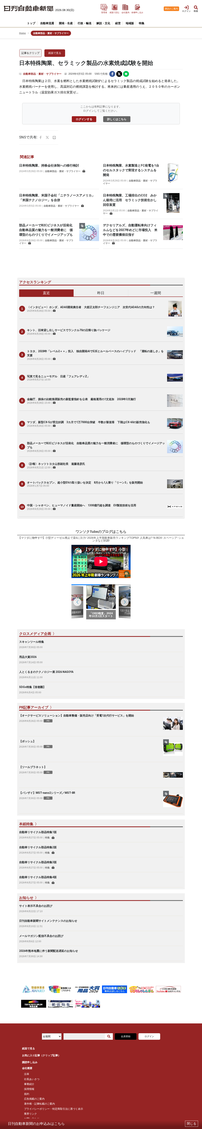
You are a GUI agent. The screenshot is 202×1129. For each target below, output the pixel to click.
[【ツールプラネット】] (173, 775)
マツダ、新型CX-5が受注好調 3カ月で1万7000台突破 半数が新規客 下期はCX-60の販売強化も (88, 422)
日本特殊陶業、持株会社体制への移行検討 (49, 165)
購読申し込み (29, 1062)
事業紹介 (29, 1084)
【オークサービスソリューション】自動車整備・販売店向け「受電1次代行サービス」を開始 (76, 715)
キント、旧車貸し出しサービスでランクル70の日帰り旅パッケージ (68, 330)
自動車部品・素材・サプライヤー (42, 73)
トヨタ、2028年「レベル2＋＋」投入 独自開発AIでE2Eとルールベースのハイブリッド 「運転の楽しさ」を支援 (95, 353)
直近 (46, 293)
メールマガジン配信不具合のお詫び (41, 935)
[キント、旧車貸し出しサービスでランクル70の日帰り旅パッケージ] (175, 332)
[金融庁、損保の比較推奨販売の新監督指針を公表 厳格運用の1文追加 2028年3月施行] (175, 401)
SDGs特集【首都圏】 (32, 687)
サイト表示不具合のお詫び (35, 905)
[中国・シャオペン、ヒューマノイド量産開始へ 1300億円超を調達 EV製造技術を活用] (175, 507)
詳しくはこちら (116, 119)
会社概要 (27, 1068)
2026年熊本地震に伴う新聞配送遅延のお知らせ (48, 950)
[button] (125, 602)
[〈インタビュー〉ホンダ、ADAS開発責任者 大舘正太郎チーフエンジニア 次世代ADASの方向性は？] (175, 309)
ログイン (149, 1036)
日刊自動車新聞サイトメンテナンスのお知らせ (48, 920)
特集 (47, 837)
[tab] (46, 293)
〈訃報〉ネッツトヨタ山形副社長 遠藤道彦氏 (56, 463)
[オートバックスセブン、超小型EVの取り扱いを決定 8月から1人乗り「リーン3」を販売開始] (175, 484)
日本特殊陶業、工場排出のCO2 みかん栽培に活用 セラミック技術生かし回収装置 (130, 200)
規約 (26, 1093)
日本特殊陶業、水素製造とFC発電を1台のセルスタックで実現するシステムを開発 (131, 170)
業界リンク (30, 1113)
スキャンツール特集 (31, 641)
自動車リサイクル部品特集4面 (38, 877)
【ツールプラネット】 (33, 767)
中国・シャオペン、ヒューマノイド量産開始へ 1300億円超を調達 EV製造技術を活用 (81, 505)
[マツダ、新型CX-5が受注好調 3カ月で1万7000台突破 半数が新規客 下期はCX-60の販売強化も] (175, 424)
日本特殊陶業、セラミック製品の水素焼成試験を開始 (86, 63)
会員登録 (125, 1036)
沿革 (26, 1074)
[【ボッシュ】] (173, 749)
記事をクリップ (30, 53)
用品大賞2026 (27, 656)
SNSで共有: (101, 73)
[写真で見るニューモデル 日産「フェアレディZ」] (175, 378)
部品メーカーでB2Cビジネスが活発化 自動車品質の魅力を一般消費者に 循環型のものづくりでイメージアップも (47, 230)
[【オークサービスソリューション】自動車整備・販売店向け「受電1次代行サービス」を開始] (173, 723)
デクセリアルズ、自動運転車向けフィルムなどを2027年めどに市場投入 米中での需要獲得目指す (130, 230)
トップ (31, 23)
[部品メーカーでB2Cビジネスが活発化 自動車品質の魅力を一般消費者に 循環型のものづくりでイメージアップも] (89, 234)
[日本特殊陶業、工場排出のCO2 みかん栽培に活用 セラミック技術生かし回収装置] (173, 204)
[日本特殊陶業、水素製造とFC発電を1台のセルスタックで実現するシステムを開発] (173, 174)
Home (22, 33)
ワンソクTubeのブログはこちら (101, 532)
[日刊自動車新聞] (28, 8)
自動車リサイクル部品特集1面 (38, 832)
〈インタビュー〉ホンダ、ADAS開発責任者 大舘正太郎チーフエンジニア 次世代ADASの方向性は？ (91, 307)
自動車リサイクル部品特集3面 (38, 862)
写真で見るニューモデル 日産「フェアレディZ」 (58, 376)
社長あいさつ (31, 1079)
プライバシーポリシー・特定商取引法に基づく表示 (53, 1108)
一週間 (155, 293)
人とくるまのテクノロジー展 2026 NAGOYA (46, 671)
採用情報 (29, 1089)
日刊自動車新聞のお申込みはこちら (36, 1124)
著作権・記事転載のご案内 (39, 1103)
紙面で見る (54, 53)
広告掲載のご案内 (34, 1098)
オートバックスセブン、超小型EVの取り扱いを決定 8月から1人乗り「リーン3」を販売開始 (85, 482)
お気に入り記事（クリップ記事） (41, 1055)
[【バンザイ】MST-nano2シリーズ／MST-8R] (173, 800)
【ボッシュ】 (27, 741)
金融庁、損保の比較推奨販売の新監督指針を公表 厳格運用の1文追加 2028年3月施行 (81, 399)
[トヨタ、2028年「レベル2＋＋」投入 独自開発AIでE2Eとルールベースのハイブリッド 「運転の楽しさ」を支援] (175, 355)
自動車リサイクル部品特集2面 (38, 847)
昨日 (100, 293)
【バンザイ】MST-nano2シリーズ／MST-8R (47, 792)
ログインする (84, 119)
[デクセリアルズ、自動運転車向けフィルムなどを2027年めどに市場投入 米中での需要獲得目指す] (173, 234)
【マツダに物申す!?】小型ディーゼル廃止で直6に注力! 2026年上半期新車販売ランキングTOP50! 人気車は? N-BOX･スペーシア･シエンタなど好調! (101, 539)
